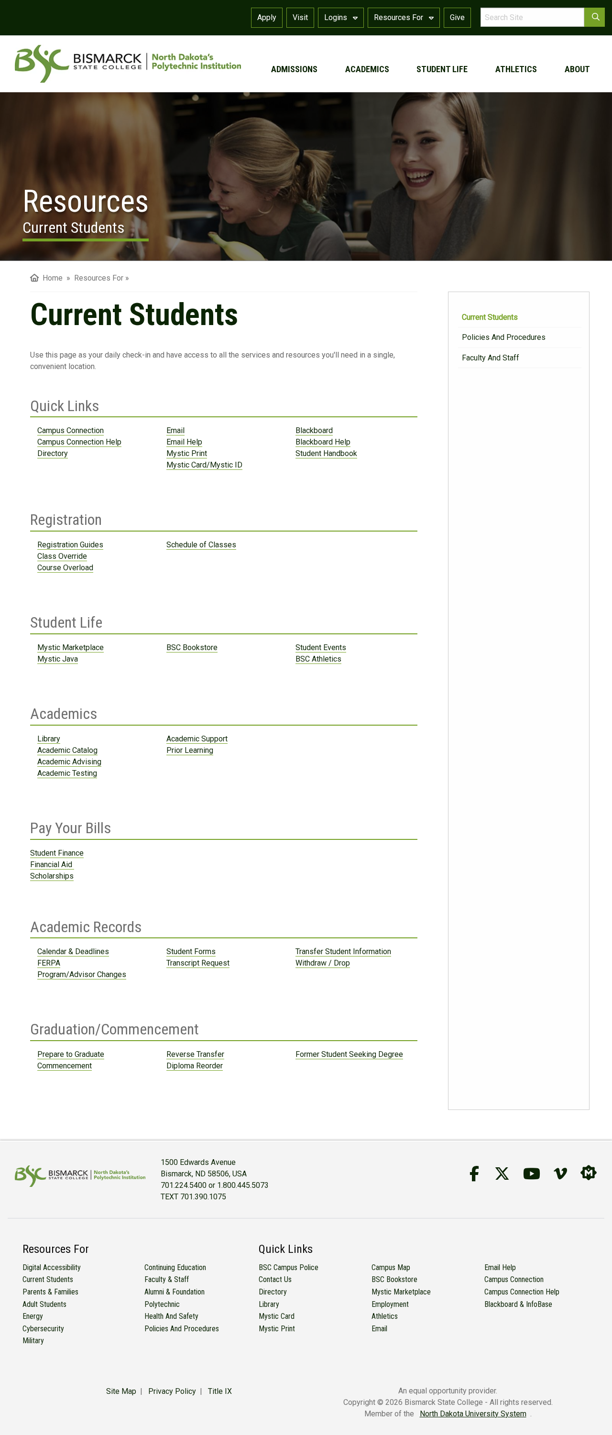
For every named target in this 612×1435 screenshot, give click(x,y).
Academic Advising (69, 761)
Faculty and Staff (490, 357)
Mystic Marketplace (70, 647)
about (577, 69)
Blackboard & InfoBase (518, 1304)
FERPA (48, 963)
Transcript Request (198, 963)
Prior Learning (189, 750)
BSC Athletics (318, 658)
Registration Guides (70, 544)
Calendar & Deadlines (73, 951)
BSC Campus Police (288, 1267)
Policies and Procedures (504, 337)
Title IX (220, 1391)
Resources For (399, 17)
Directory (52, 453)
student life (442, 69)
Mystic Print (186, 453)
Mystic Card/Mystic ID (204, 464)
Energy (32, 1316)
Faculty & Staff (166, 1279)
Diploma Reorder (194, 1065)
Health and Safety (171, 1316)
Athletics (385, 1316)
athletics (516, 69)
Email (175, 430)
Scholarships (52, 876)
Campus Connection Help (79, 441)
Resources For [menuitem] (98, 278)
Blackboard (314, 430)
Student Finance (57, 853)
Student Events (320, 647)
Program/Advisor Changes (81, 974)
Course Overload (65, 567)
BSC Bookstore (192, 647)
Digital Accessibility (51, 1267)
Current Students (490, 317)
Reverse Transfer (195, 1054)
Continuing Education (175, 1267)
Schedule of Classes (201, 544)
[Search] (594, 17)
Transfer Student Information (343, 951)
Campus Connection (70, 430)
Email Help (184, 441)
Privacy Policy (172, 1391)
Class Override (62, 556)
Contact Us (275, 1279)
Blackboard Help (322, 441)
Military (33, 1340)
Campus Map (391, 1267)
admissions (294, 69)
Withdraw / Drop (322, 963)
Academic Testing (67, 773)
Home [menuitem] (51, 278)
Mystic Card (277, 1316)
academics (367, 69)
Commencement (64, 1065)
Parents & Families (50, 1291)
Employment (390, 1304)
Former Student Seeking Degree (349, 1054)
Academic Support (197, 738)
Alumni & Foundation (174, 1291)
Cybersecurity (43, 1328)
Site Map (121, 1391)
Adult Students (44, 1304)
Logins (336, 17)
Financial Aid (52, 864)
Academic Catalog (67, 750)
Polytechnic (162, 1304)
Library (48, 738)
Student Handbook (326, 453)
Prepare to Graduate (70, 1054)
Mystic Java (57, 658)
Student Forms (191, 951)
